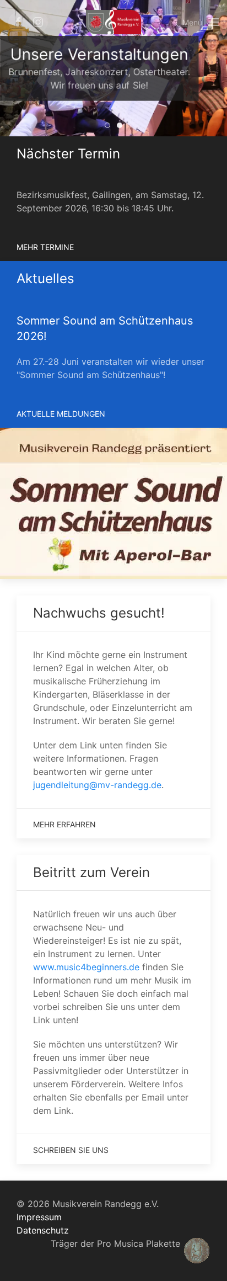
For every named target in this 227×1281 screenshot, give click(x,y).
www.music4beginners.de (86, 966)
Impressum (39, 1216)
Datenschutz (43, 1230)
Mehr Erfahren (64, 824)
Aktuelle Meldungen (61, 413)
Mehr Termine (45, 247)
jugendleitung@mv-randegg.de (97, 784)
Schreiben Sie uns (71, 1150)
